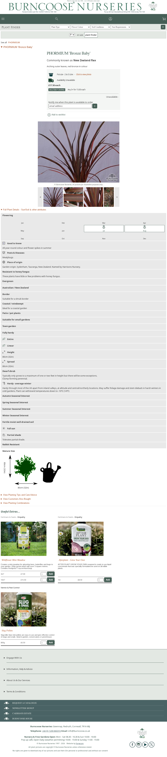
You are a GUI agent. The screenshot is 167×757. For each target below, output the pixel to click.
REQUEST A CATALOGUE (24, 702)
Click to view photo (83, 74)
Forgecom (80, 743)
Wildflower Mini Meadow (13, 560)
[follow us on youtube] (145, 746)
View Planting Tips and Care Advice (20, 495)
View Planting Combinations (16, 503)
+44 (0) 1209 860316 (51, 730)
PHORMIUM (14, 42)
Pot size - (61, 74)
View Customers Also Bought (17, 499)
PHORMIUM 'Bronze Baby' (18, 47)
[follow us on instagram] (139, 746)
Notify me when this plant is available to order (70, 102)
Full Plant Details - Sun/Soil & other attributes (24, 209)
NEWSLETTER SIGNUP (23, 708)
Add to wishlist (56, 115)
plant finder (91, 34)
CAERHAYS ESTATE (21, 713)
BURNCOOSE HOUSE (22, 718)
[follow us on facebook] (132, 746)
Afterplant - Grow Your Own (72, 560)
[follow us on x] (151, 746)
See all (4, 42)
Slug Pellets (7, 630)
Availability (61, 80)
